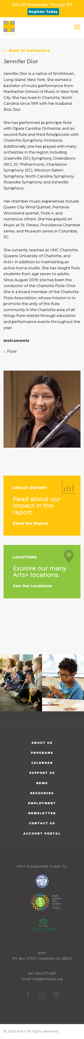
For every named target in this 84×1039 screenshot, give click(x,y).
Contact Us (42, 823)
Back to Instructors (29, 50)
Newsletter (42, 813)
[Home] (9, 28)
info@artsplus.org (47, 979)
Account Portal (41, 833)
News (42, 783)
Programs (42, 753)
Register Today (43, 12)
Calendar (42, 763)
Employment (42, 803)
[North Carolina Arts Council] (42, 905)
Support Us (42, 773)
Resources (42, 793)
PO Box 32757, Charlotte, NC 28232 (42, 958)
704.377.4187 (45, 973)
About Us (42, 742)
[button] (77, 27)
